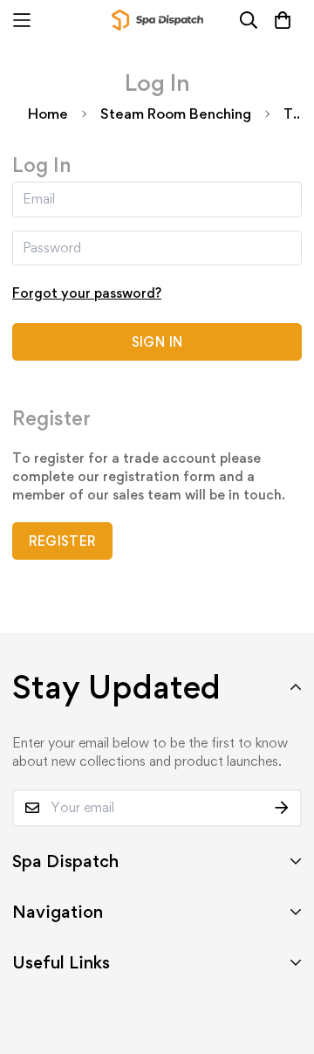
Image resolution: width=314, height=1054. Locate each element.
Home (48, 113)
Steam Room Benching (175, 113)
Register (63, 541)
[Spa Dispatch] (157, 20)
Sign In (157, 342)
